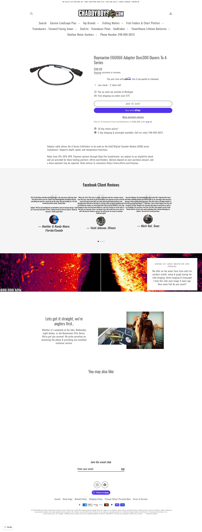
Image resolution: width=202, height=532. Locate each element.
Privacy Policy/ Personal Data (118, 499)
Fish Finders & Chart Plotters (143, 23)
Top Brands (89, 23)
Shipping (97, 72)
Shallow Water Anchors (81, 34)
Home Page (67, 499)
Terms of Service (140, 499)
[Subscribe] (122, 469)
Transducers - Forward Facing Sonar (53, 29)
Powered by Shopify (151, 514)
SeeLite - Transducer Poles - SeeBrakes (103, 29)
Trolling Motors (111, 23)
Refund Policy (81, 499)
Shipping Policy (96, 499)
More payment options (133, 117)
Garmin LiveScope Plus (63, 23)
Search (43, 23)
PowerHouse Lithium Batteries (149, 29)
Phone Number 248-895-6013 (117, 34)
